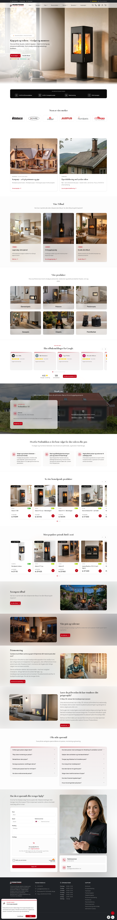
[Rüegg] (99, 118)
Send (33, 866)
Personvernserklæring (91, 897)
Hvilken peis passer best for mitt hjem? (24, 767)
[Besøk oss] (99, 5)
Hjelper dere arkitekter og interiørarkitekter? (75, 753)
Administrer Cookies (76, 417)
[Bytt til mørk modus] (112, 917)
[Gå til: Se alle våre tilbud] (91, 237)
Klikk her (14, 259)
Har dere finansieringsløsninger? (71, 776)
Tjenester (73, 5)
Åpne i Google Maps (89, 417)
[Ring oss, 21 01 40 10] (95, 5)
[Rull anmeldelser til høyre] (105, 349)
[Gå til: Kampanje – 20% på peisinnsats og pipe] (33, 164)
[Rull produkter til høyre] (105, 481)
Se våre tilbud (14, 603)
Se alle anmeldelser (69, 376)
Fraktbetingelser (89, 893)
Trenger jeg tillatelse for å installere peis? (74, 757)
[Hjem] (17, 5)
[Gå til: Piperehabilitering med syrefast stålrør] (83, 164)
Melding (14, 825)
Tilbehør (37, 5)
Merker (64, 5)
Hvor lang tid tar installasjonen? (71, 762)
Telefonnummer (39, 818)
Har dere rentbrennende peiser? (22, 772)
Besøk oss (17, 423)
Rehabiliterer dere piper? (20, 757)
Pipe (45, 5)
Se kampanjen (16, 188)
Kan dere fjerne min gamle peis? (71, 767)
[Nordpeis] (83, 118)
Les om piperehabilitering (68, 188)
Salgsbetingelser (89, 895)
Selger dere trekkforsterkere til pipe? (73, 772)
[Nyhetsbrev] (108, 917)
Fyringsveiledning (89, 888)
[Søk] (92, 5)
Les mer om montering (17, 681)
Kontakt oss (64, 723)
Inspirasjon (83, 5)
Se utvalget (14, 55)
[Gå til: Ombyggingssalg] (58, 237)
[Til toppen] (112, 913)
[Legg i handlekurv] (29, 515)
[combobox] (37, 821)
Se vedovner (64, 635)
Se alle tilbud (26, 55)
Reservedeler (54, 5)
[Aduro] (17, 118)
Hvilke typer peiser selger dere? (22, 748)
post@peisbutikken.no (43, 888)
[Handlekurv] (105, 5)
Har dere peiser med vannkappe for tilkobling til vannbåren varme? (82, 748)
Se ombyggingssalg (50, 259)
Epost (13, 818)
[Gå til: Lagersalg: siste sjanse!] (25, 237)
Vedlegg (14, 836)
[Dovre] (34, 118)
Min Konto (87, 886)
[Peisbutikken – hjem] (15, 882)
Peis (30, 5)
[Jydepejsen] (50, 118)
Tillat (30, 916)
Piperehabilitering (89, 902)
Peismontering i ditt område (92, 906)
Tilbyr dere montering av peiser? (22, 753)
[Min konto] (102, 5)
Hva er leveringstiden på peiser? (71, 781)
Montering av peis (89, 904)
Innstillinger (20, 916)
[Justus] (66, 118)
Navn (13, 811)
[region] (58, 361)
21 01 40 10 (40, 886)
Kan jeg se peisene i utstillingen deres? (24, 762)
